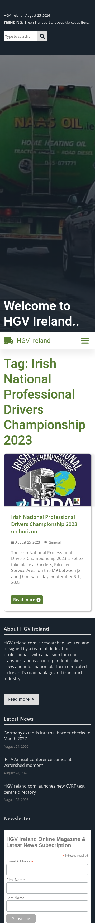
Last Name (15, 898)
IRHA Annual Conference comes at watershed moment (38, 762)
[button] (85, 340)
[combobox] (20, 36)
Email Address (19, 861)
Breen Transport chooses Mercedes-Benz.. (47, 22)
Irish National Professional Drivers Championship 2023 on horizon (44, 524)
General (55, 542)
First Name (15, 880)
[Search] (42, 36)
